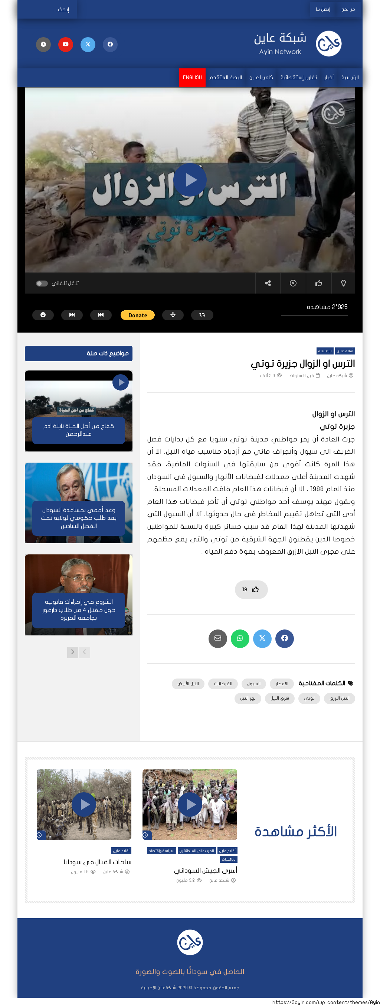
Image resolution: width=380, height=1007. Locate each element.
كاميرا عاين (261, 77)
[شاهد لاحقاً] (43, 44)
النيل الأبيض (188, 683)
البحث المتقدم (225, 77)
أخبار (329, 77)
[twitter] (88, 44)
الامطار (281, 683)
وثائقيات (229, 859)
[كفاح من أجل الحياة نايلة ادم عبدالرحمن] (78, 410)
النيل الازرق (340, 698)
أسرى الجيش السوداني (206, 870)
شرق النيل (280, 698)
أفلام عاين (345, 351)
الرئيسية (350, 77)
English (192, 77)
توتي (309, 698)
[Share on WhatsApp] (240, 638)
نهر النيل (248, 698)
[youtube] (65, 44)
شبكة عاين (337, 375)
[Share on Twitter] (262, 638)
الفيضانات (223, 683)
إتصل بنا (323, 9)
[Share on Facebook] (284, 638)
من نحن (348, 9)
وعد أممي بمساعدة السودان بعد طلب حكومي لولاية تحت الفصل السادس (79, 518)
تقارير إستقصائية (299, 77)
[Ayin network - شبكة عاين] (302, 43)
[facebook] (110, 44)
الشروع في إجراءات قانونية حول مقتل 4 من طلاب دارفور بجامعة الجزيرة (78, 610)
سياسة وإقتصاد (161, 851)
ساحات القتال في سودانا (97, 862)
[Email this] (218, 638)
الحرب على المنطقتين (197, 851)
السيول (254, 683)
